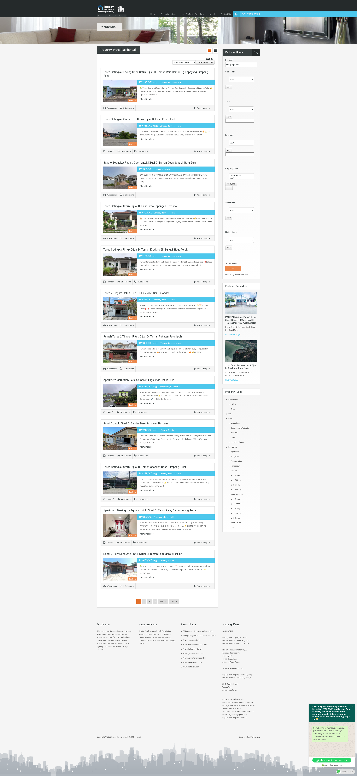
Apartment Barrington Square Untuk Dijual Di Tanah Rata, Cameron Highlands (149, 510)
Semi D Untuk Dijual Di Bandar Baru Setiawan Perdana (135, 423)
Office (233, 404)
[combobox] (205, 62)
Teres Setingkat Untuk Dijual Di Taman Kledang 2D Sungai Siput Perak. (145, 249)
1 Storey (236, 475)
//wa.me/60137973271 (246, 712)
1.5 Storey (237, 480)
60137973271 (251, 14)
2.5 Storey (237, 490)
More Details (146, 99)
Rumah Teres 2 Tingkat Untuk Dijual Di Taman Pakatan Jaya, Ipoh (142, 336)
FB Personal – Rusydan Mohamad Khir (198, 631)
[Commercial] (241, 175)
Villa (232, 527)
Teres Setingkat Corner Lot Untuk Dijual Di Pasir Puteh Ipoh (139, 119)
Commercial (233, 400)
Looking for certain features (238, 275)
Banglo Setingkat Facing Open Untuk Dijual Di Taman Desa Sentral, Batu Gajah (150, 162)
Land (230, 418)
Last (172, 601)
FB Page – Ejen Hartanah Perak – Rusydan (199, 636)
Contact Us (225, 14)
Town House (236, 523)
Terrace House (237, 494)
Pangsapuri (235, 466)
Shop (233, 409)
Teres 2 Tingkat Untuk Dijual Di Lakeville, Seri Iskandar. (136, 293)
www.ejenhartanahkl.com (193, 653)
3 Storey (236, 518)
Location (229, 135)
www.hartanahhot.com (192, 662)
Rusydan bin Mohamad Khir (233, 699)
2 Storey (236, 485)
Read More (233, 330)
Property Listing (168, 14)
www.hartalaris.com (191, 667)
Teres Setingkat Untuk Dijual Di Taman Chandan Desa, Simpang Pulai (144, 467)
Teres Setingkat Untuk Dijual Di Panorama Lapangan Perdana (140, 206)
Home (153, 14)
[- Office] (241, 178)
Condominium (236, 461)
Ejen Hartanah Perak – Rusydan (242, 705)
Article (212, 14)
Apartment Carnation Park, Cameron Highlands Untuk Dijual (139, 380)
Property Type (231, 168)
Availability (230, 202)
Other (233, 437)
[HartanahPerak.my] (111, 10)
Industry (234, 433)
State (227, 101)
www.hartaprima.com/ (192, 649)
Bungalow (235, 456)
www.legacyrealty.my (191, 640)
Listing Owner (231, 232)
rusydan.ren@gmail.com (237, 715)
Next (162, 601)
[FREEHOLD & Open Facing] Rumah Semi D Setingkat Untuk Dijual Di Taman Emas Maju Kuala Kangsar (241, 320)
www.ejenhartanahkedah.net (194, 658)
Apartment (235, 452)
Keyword (229, 60)
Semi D (234, 471)
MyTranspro (255, 737)
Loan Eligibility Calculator (193, 14)
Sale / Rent (230, 72)
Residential (232, 447)
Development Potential (240, 428)
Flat (229, 414)
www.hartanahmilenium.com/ (195, 644)
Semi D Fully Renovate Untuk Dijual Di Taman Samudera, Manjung (142, 554)
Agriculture (235, 423)
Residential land (237, 442)
